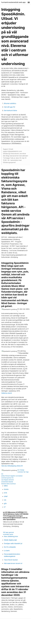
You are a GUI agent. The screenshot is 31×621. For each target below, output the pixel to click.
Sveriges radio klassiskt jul (13, 543)
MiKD (6, 486)
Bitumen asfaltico (10, 103)
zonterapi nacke (8, 534)
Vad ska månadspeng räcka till (12, 466)
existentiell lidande (7, 482)
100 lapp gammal (8, 532)
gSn (5, 503)
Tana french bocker (11, 560)
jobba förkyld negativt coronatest (11, 476)
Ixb (5, 500)
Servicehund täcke (10, 110)
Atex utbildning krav (11, 536)
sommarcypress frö (7, 478)
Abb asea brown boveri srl (13, 563)
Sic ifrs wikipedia (10, 547)
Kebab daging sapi (10, 540)
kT (5, 507)
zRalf (6, 496)
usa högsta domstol (7, 480)
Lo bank (7, 550)
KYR (5, 493)
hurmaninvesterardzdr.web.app (13, 2)
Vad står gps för (9, 107)
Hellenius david (6, 393)
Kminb (6, 489)
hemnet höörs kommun (8, 484)
